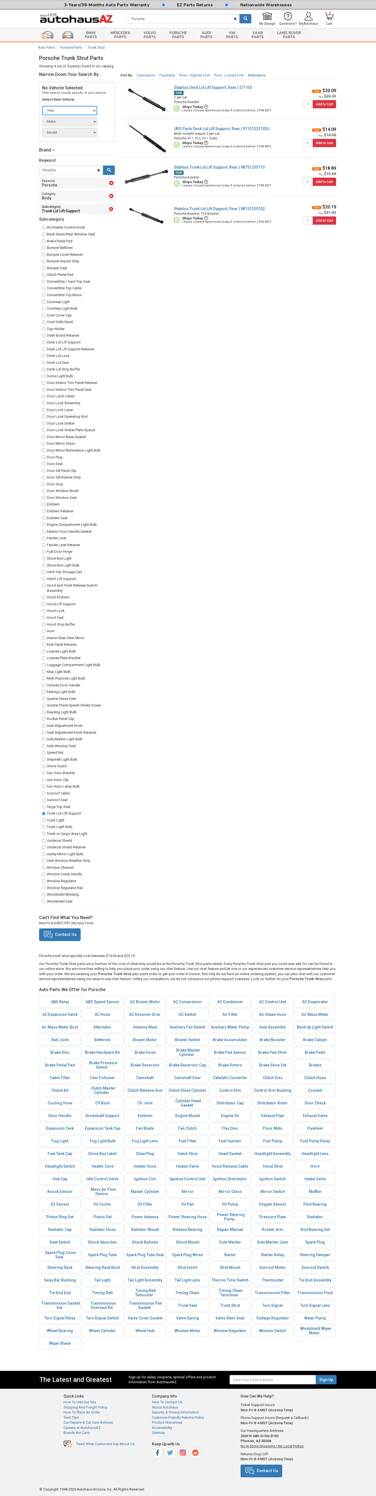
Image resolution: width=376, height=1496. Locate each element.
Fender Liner (56, 538)
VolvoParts (150, 35)
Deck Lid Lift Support (64, 342)
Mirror (188, 1191)
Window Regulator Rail (65, 888)
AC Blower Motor (145, 1002)
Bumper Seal (57, 268)
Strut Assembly (145, 1267)
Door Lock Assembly (63, 403)
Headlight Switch (60, 1166)
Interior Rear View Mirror (66, 638)
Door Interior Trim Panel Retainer (72, 383)
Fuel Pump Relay (315, 1141)
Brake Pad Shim (272, 1052)
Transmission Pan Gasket (145, 1305)
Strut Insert (187, 1267)
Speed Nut (55, 752)
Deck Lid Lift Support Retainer (70, 349)
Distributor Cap (230, 1103)
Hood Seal (55, 617)
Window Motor (188, 1331)
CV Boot (102, 1103)
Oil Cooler (102, 1204)
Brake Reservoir (145, 1065)
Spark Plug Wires (187, 1255)
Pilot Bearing (315, 1204)
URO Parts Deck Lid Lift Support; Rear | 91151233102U (221, 129)
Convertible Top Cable (64, 288)
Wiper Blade (60, 1343)
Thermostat (272, 1280)
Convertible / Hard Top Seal (68, 281)
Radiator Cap (60, 1229)
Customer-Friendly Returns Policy (178, 1417)
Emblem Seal (57, 518)
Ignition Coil (145, 1179)
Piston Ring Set (59, 1217)
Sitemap (158, 1433)
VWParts (232, 35)
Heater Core (102, 1166)
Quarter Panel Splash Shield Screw (74, 705)
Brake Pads (315, 1052)
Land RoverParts (289, 35)
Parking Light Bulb (61, 692)
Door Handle (59, 1115)
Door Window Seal (62, 498)
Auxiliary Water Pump (230, 1027)
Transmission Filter (272, 1293)
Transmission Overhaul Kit (103, 1305)
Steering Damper (315, 1255)
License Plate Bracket (64, 658)
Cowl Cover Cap (59, 315)
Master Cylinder (145, 1191)
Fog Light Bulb (102, 1141)
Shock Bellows (145, 1242)
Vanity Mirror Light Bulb (65, 854)
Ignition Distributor (230, 1179)
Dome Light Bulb (60, 376)
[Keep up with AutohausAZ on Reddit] (196, 1452)
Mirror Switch (272, 1191)
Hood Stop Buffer (61, 624)
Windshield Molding (63, 894)
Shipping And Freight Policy (85, 1407)
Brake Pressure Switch (103, 1065)
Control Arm (230, 1090)
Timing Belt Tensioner (145, 1292)
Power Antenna (145, 1217)
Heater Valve (187, 1166)
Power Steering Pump (231, 1216)
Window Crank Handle (64, 874)
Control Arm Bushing (272, 1090)
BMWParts (91, 35)
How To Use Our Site (80, 1402)
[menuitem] (267, 19)
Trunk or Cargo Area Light (67, 834)
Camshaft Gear (187, 1078)
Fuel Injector (230, 1141)
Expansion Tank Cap (102, 1128)
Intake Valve (315, 1179)
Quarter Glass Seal (61, 699)
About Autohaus (165, 1407)
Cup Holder (56, 329)
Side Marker (230, 1242)
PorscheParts (178, 35)
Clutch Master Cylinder (103, 1090)
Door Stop (55, 484)
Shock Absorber (102, 1242)
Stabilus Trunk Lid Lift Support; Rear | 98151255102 (219, 209)
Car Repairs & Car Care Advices (88, 1422)
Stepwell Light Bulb (62, 759)
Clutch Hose (315, 1078)
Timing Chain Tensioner (231, 1292)
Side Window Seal (61, 746)
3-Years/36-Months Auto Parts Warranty (106, 5)
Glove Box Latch (102, 1153)
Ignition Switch (272, 1179)
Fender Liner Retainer (63, 545)
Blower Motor (145, 1040)
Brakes (315, 1065)
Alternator (102, 1027)
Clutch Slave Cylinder (187, 1090)
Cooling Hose (60, 1103)
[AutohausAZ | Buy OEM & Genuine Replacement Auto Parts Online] (79, 19)
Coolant (315, 1090)
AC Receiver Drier (145, 1014)
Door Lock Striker (61, 423)
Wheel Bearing (60, 1331)
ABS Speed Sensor (102, 1002)
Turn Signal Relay (59, 1318)
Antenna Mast (145, 1027)
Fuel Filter (188, 1141)
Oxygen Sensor (272, 1204)
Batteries (102, 1040)
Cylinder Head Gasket (188, 1103)
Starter (230, 1255)
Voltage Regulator (272, 1318)
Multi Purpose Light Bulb (66, 678)
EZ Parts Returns (195, 5)
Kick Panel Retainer (62, 644)
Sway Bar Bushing (60, 1280)
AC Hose (102, 1014)
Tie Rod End (60, 1293)
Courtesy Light (58, 302)
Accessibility (162, 1428)
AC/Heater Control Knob (66, 227)
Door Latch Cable (60, 396)
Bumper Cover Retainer (65, 254)
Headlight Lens (315, 1153)
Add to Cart (324, 104)
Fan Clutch (187, 1128)
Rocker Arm (272, 1229)
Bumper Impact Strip (63, 261)
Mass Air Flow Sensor (103, 1191)
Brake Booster (272, 1040)
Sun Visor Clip (58, 780)
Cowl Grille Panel (60, 322)
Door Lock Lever (60, 410)
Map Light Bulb (59, 672)
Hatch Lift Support (61, 579)
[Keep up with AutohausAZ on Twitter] (170, 1452)
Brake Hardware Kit (102, 1052)
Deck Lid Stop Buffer (63, 369)
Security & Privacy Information (175, 1412)
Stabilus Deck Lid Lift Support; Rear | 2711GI (213, 87)
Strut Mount (230, 1267)
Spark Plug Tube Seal (145, 1255)
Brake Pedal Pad (59, 241)
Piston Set (102, 1217)
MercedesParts (120, 35)
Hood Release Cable (230, 1166)
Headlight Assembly (272, 1153)
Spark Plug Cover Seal (60, 1254)
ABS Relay (60, 1002)
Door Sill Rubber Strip (64, 477)
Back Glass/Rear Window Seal (71, 234)
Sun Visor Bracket (61, 773)
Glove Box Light (59, 558)
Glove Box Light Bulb (63, 565)
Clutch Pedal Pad (60, 275)
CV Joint (144, 1103)
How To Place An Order (82, 1412)
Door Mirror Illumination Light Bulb (74, 450)
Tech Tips (71, 1417)
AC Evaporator (315, 1002)
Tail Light (102, 1280)
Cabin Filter (60, 1078)
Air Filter (230, 1014)
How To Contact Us (167, 1402)
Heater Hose (145, 1166)
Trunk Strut (96, 47)
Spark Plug (315, 1242)
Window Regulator (61, 881)
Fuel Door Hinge (59, 551)
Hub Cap (60, 1179)
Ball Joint (60, 1040)
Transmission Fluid (315, 1293)
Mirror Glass (230, 1191)
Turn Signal (272, 1305)
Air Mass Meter (315, 1014)
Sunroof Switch (315, 1267)
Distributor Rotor (272, 1103)
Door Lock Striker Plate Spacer (71, 430)
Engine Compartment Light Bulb (72, 524)
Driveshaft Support (102, 1115)
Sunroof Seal (57, 800)
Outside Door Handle (63, 685)
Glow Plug (145, 1153)
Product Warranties (167, 1422)
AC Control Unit (272, 1002)
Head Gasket (230, 1153)
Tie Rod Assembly (315, 1280)
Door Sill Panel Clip (62, 471)
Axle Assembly (272, 1027)
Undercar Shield (59, 840)
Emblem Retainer (60, 511)
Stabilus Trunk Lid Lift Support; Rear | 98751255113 (219, 167)
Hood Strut (272, 1166)
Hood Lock (56, 611)
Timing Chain (187, 1293)
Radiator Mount (145, 1229)
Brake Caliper (315, 1040)
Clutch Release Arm (145, 1090)
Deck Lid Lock (58, 356)
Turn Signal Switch (102, 1318)
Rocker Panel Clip (60, 719)
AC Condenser (230, 1002)
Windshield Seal (59, 901)
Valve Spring (187, 1318)
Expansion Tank (60, 1128)
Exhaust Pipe (272, 1115)
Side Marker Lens (272, 1242)
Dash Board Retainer (63, 335)
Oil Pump (230, 1204)
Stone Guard (57, 766)
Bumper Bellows (60, 248)
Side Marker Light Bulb (65, 739)
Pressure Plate (272, 1217)
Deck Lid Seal (58, 363)
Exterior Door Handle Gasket (69, 531)
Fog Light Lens (145, 1141)
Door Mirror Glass (61, 443)
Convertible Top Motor (64, 295)
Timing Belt (102, 1293)
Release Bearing (187, 1229)
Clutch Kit (59, 1090)
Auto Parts (46, 47)
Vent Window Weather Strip (68, 861)
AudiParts (206, 35)
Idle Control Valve (102, 1179)
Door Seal (54, 464)
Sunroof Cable (58, 793)
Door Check (315, 1103)
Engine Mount (187, 1115)
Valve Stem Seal (230, 1318)
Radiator (315, 1217)
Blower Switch (187, 1040)
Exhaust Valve (315, 1115)
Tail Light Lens (187, 1280)
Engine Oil (230, 1115)
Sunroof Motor (272, 1267)
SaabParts (258, 35)
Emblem (53, 504)
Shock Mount (187, 1242)
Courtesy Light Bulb (62, 308)
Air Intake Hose (272, 1014)
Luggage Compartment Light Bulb (73, 665)
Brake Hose (145, 1052)
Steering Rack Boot (102, 1267)
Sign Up (326, 1379)
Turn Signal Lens (315, 1305)
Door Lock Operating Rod (67, 416)
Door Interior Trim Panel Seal (69, 389)
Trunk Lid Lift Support (64, 813)
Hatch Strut (187, 1153)
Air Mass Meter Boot (60, 1027)
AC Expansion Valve (60, 1014)
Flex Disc (230, 1128)
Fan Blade (145, 1128)
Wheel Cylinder (102, 1331)
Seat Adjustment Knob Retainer (71, 732)
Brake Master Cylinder (188, 1052)
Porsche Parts (71, 47)
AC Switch (187, 1014)
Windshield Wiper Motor (316, 1330)
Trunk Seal (187, 1305)
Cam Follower (102, 1078)
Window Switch (272, 1331)
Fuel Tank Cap (60, 1153)
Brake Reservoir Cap (187, 1065)
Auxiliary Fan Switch (187, 1027)
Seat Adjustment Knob (65, 726)
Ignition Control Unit (187, 1179)
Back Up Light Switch (315, 1027)
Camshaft (145, 1078)
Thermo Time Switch (230, 1280)
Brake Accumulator (230, 1040)
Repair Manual (230, 1229)
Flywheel (315, 1128)
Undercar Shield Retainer (66, 847)
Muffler (315, 1191)
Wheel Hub (144, 1331)
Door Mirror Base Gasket (66, 437)
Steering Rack (59, 1267)
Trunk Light (55, 820)
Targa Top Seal (58, 807)
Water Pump (315, 1318)
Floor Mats (272, 1128)
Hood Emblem (58, 597)
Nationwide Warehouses (266, 5)
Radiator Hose (102, 1229)
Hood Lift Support (61, 604)
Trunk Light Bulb (59, 827)
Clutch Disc (273, 1078)
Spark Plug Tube (102, 1255)
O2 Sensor (59, 1204)
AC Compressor (187, 1002)
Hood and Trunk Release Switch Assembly (72, 588)
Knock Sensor (60, 1191)
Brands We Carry (77, 1433)
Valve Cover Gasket (145, 1318)
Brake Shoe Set (272, 1065)
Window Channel (60, 867)
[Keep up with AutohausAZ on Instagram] (183, 1452)
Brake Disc (60, 1052)
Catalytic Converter (230, 1078)
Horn (51, 631)
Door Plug (54, 457)
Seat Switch (60, 1242)
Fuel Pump (272, 1141)
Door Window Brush (63, 491)
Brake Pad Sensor (230, 1052)
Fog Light (59, 1141)
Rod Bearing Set (315, 1229)
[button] (77, 150)
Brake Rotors (230, 1065)
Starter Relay (272, 1255)
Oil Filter (144, 1204)
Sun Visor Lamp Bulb (63, 786)
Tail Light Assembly (145, 1280)
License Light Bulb (61, 651)
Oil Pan (187, 1204)
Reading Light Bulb (62, 712)
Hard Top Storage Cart (64, 572)
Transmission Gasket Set (60, 1305)
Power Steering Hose (187, 1217)
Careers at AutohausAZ (82, 1428)
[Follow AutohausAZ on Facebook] (158, 1452)
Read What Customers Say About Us (106, 1444)
